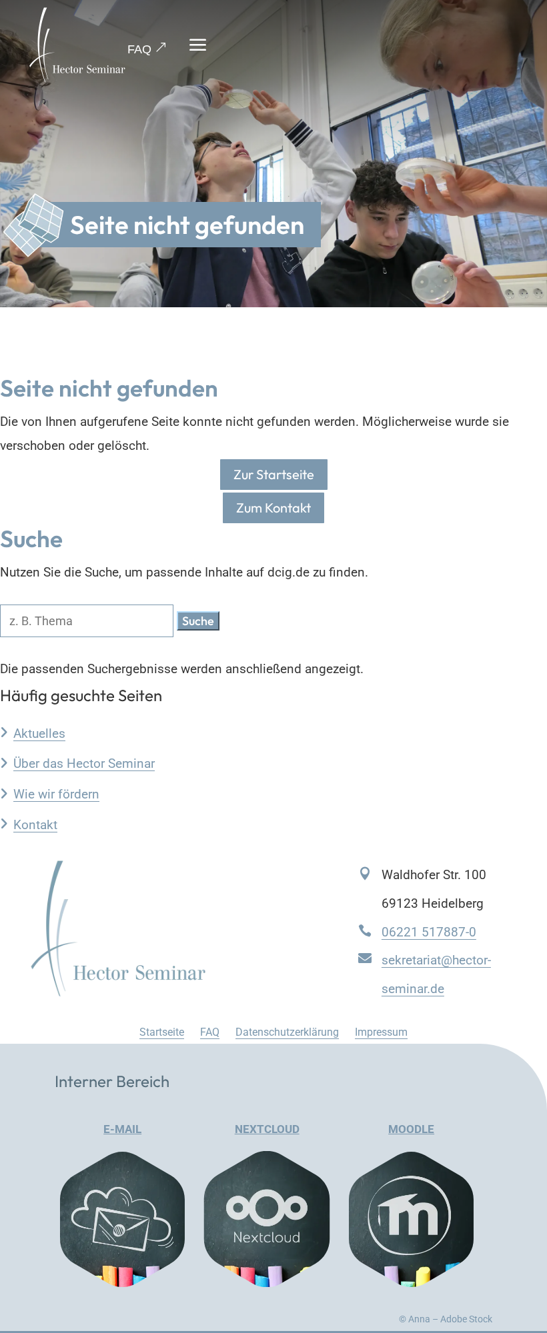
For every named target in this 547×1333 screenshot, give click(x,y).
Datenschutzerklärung (287, 1032)
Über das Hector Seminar (84, 763)
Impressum (381, 1032)
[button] (198, 621)
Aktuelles (39, 733)
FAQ (139, 49)
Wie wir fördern (56, 794)
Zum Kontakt (273, 507)
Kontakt (35, 824)
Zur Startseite (273, 474)
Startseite (161, 1032)
